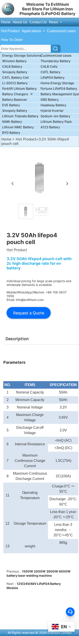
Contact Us (38, 22)
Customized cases (61, 31)
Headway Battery (53, 105)
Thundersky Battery (55, 61)
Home (6, 22)
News (54, 22)
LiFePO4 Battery (53, 77)
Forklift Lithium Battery (19, 88)
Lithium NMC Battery (18, 127)
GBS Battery (50, 99)
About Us (20, 22)
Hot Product (10, 31)
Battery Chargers (15, 94)
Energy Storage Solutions (21, 55)
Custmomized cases (56, 55)
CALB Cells (49, 66)
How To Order (12, 40)
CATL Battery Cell (15, 77)
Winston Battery (14, 61)
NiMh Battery (12, 121)
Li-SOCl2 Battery (15, 83)
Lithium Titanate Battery (20, 116)
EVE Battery (11, 105)
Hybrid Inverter (52, 110)
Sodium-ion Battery (55, 116)
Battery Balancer (14, 99)
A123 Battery (50, 127)
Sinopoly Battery (14, 72)
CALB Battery (12, 66)
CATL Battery (50, 72)
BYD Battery (11, 132)
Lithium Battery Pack (56, 121)
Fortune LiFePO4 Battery (59, 88)
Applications (32, 31)
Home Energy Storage (57, 83)
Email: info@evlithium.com (25, 300)
